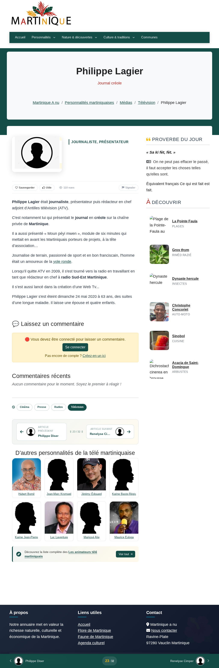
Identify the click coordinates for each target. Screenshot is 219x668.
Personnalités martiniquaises (89, 102)
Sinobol (178, 336)
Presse (41, 407)
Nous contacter (164, 630)
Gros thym (180, 250)
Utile (49, 187)
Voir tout (124, 554)
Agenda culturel (91, 643)
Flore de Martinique (94, 630)
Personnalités (41, 37)
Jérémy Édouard (91, 494)
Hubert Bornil (26, 494)
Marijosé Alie (91, 537)
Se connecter (75, 347)
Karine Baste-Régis (124, 494)
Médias (126, 102)
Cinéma (24, 407)
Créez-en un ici (94, 356)
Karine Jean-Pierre (26, 537)
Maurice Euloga (124, 537)
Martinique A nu (46, 102)
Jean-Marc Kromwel (59, 494)
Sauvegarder (27, 187)
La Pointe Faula (184, 221)
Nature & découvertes (77, 37)
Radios (58, 407)
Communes (149, 37)
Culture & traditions (117, 37)
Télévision (146, 102)
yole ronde (62, 261)
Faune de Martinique (95, 637)
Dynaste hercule (185, 278)
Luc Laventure (59, 537)
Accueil (20, 37)
